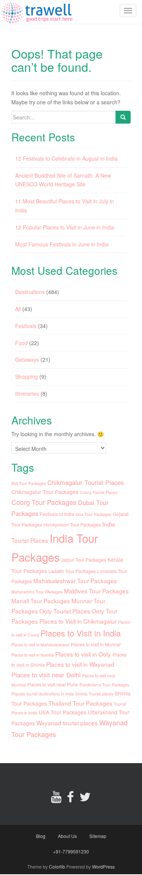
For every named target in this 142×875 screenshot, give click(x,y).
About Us (67, 836)
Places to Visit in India (81, 633)
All (18, 309)
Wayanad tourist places (67, 723)
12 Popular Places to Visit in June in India (64, 227)
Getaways (27, 359)
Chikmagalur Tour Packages (44, 492)
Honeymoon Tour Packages (72, 524)
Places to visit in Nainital (32, 655)
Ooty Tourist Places (64, 611)
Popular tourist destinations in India (42, 694)
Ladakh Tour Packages (72, 571)
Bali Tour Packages (28, 483)
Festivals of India (57, 514)
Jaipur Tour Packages (83, 559)
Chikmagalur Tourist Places (85, 482)
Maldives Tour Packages (96, 591)
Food (21, 343)
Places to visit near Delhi (46, 674)
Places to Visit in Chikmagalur (78, 621)
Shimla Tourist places (94, 694)
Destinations (30, 292)
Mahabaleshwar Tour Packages (75, 580)
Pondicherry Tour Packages (104, 685)
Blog (40, 836)
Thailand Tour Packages (80, 703)
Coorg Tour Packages (43, 502)
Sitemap (97, 836)
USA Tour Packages (62, 712)
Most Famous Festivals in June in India (62, 244)
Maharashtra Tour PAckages (36, 592)
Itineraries (27, 393)
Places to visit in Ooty (83, 654)
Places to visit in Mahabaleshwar (40, 644)
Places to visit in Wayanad (80, 664)
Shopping (26, 376)
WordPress (103, 866)
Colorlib (57, 866)
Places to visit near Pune (52, 684)
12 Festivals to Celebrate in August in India (66, 158)
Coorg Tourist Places (98, 492)
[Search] (123, 117)
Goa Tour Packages (93, 514)
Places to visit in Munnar (96, 644)
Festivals (25, 326)
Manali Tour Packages (40, 600)
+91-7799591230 (71, 851)
